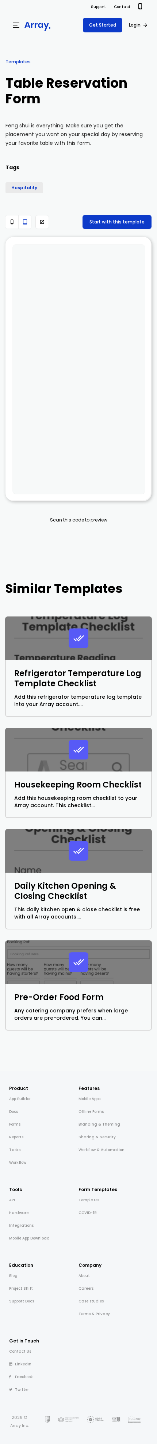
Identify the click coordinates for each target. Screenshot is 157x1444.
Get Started (102, 25)
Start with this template (117, 222)
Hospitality (24, 188)
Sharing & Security (97, 1137)
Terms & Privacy (94, 1314)
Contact (122, 6)
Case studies (91, 1301)
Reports (16, 1137)
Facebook (24, 1377)
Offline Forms (91, 1111)
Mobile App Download (29, 1238)
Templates (18, 62)
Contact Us (20, 1351)
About (84, 1275)
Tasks (14, 1150)
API (12, 1200)
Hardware (18, 1212)
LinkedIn (23, 1364)
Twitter (22, 1389)
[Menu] (16, 25)
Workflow (17, 1162)
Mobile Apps (89, 1099)
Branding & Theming (99, 1124)
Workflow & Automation (101, 1150)
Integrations (21, 1225)
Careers (85, 1288)
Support (98, 6)
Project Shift (21, 1288)
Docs (13, 1111)
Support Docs (21, 1301)
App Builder (20, 1099)
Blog (13, 1275)
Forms (14, 1124)
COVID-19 (87, 1212)
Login (135, 25)
